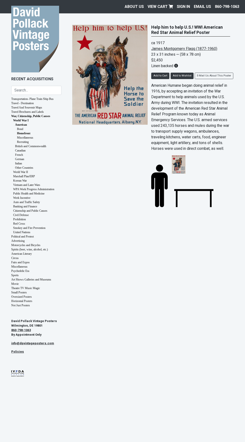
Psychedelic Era (20, 271)
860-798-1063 (227, 7)
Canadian (20, 150)
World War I (21, 120)
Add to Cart (160, 76)
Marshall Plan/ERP (24, 176)
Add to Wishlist (182, 76)
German (19, 159)
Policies (17, 352)
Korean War (20, 180)
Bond (20, 129)
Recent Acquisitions (32, 79)
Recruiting (23, 142)
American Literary (21, 253)
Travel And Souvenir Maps (26, 107)
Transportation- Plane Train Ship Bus (32, 99)
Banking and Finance (25, 206)
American (21, 124)
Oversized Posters (21, 296)
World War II (20, 172)
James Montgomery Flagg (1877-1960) (184, 49)
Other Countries (24, 167)
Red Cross (19, 223)
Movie (15, 284)
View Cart (158, 7)
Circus (15, 258)
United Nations (21, 232)
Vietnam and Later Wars (26, 185)
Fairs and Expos (20, 262)
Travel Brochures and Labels (27, 111)
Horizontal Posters (21, 301)
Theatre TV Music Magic (25, 288)
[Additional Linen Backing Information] (176, 66)
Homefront (23, 133)
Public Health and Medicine (29, 193)
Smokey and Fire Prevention (29, 228)
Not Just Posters (20, 305)
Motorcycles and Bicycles (25, 245)
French (19, 154)
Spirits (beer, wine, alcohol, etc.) (29, 249)
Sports (15, 275)
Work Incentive (21, 197)
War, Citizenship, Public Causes (30, 116)
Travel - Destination (22, 103)
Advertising (18, 241)
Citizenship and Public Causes (30, 210)
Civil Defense (21, 215)
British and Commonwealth (30, 146)
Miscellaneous (25, 137)
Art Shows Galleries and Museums (31, 279)
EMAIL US (202, 7)
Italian (18, 163)
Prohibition (19, 219)
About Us (134, 7)
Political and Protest (22, 236)
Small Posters (19, 292)
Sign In (183, 7)
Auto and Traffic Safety (26, 202)
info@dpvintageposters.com (32, 343)
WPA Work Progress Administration (33, 189)
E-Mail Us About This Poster (214, 76)
